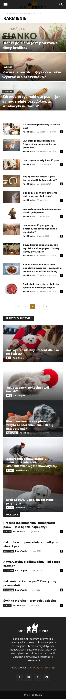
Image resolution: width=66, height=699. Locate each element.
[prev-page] (18, 306)
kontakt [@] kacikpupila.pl (41, 667)
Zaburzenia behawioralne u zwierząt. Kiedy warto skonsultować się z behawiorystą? (31, 462)
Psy (8, 358)
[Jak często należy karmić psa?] (11, 164)
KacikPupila (29, 131)
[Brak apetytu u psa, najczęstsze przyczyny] (33, 493)
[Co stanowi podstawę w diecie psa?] (11, 129)
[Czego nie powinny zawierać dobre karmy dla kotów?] (11, 197)
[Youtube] (46, 677)
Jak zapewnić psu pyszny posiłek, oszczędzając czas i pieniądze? (40, 228)
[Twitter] (37, 677)
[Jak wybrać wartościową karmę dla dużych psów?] (11, 213)
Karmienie (25, 13)
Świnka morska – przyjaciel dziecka (29, 600)
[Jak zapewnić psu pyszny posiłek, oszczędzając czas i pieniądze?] (11, 229)
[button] (5, 4)
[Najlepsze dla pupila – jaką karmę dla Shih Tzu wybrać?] (11, 181)
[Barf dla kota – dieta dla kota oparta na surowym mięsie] (11, 288)
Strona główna (10, 13)
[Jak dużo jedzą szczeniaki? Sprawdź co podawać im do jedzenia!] (11, 145)
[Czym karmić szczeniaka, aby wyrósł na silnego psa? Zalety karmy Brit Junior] (11, 249)
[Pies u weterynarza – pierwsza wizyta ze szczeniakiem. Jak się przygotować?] (33, 418)
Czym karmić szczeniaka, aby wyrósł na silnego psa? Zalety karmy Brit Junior (41, 248)
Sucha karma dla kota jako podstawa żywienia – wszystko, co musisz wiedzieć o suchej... (42, 268)
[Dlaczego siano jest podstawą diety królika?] (33, 44)
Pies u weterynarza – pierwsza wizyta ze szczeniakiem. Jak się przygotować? (29, 425)
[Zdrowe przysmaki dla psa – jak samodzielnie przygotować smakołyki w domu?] (33, 102)
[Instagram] (28, 677)
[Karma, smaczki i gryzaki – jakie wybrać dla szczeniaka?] (33, 73)
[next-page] (46, 306)
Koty (9, 395)
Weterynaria (12, 433)
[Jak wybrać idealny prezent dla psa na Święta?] (33, 343)
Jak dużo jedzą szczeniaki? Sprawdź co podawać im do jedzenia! (39, 144)
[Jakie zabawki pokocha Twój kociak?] (33, 381)
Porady (10, 470)
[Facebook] (19, 677)
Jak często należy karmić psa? (41, 160)
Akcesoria (8, 551)
